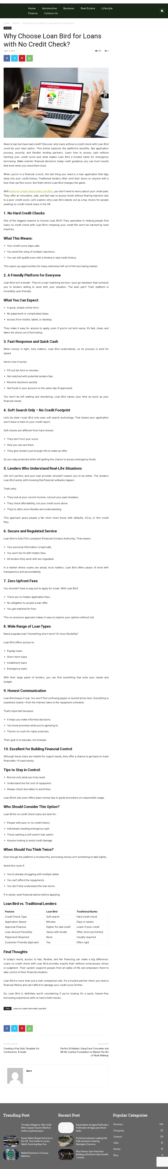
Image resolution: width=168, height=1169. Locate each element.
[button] (162, 10)
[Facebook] (7, 58)
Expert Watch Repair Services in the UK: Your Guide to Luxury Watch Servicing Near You (37, 1141)
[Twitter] (14, 58)
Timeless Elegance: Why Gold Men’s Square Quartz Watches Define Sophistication (36, 1127)
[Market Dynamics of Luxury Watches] (11, 1154)
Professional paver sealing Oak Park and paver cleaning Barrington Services (91, 1141)
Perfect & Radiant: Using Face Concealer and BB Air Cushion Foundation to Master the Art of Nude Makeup (84, 1052)
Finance (16, 23)
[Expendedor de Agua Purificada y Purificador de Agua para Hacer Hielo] (66, 1127)
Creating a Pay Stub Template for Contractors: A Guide (21, 1050)
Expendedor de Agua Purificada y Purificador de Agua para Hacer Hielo (92, 1127)
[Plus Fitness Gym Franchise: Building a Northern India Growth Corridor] (66, 1154)
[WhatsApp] (29, 58)
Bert (29, 1070)
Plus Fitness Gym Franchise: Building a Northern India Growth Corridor (92, 1154)
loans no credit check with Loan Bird (30, 1008)
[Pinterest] (22, 58)
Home (6, 23)
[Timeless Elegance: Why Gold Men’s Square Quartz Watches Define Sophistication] (11, 1127)
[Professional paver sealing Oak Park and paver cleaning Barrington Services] (66, 1141)
